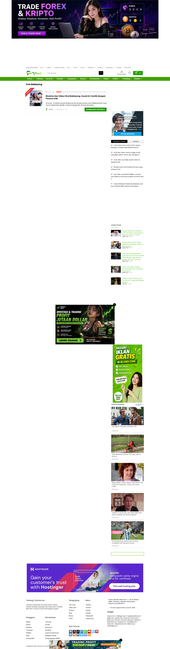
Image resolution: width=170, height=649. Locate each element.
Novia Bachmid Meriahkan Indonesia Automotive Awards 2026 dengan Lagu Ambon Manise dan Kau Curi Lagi (133, 256)
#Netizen (123, 602)
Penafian (48, 630)
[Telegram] (81, 634)
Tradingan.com (121, 616)
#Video (110, 600)
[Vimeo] (93, 631)
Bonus (83, 79)
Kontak (47, 625)
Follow (115, 79)
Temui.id (124, 620)
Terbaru (39, 79)
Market (100, 67)
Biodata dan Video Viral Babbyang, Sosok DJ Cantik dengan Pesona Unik (76, 97)
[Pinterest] (96, 631)
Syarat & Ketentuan (52, 633)
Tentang (48, 622)
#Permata (122, 600)
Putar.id (117, 620)
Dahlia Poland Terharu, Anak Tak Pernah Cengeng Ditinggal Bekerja (133, 280)
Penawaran (94, 79)
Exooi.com (134, 618)
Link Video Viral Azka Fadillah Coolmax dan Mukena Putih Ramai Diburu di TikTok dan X (127, 176)
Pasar (106, 79)
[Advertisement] (85, 52)
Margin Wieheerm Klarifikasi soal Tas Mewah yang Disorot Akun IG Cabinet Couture (132, 233)
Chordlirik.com (132, 622)
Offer (71, 619)
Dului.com (110, 624)
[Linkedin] (70, 634)
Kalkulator (91, 67)
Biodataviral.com (121, 624)
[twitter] (74, 631)
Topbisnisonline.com (133, 616)
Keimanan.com (112, 622)
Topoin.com (111, 616)
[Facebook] (70, 631)
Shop (28, 636)
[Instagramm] (81, 631)
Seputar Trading (59, 67)
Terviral (49, 79)
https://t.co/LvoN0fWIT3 (116, 604)
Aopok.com (119, 618)
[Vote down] (50, 92)
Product (71, 610)
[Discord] (85, 634)
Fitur (41, 67)
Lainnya (124, 284)
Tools (75, 67)
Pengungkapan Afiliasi (52, 638)
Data (82, 67)
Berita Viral (125, 236)
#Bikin (110, 602)
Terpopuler (71, 79)
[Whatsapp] (85, 631)
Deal (70, 613)
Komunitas (109, 67)
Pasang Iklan (30, 638)
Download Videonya (95, 109)
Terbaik (59, 79)
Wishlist (28, 633)
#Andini (116, 600)
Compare (29, 630)
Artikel (48, 67)
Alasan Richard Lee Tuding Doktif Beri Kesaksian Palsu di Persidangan (132, 244)
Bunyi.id (130, 620)
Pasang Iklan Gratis (32, 67)
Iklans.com (110, 620)
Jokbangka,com (112, 626)
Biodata (119, 67)
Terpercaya (90, 619)
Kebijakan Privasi (50, 636)
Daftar (28, 625)
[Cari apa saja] (101, 73)
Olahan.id (137, 620)
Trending (126, 79)
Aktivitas (29, 627)
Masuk (28, 622)
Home (29, 79)
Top (68, 67)
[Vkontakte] (78, 634)
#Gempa (116, 602)
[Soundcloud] (74, 634)
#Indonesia (131, 602)
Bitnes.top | (131, 624)
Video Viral (127, 67)
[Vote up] (53, 92)
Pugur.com (110, 618)
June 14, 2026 (130, 608)
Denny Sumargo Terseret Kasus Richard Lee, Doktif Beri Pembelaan (132, 269)
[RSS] (89, 634)
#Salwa (136, 600)
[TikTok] (78, 631)
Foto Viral (72, 605)
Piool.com (127, 618)
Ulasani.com (122, 622)
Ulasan (137, 79)
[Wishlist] (129, 73)
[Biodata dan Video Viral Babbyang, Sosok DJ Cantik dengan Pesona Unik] (36, 91)
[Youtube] (89, 631)
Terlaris (88, 610)
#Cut (131, 600)
